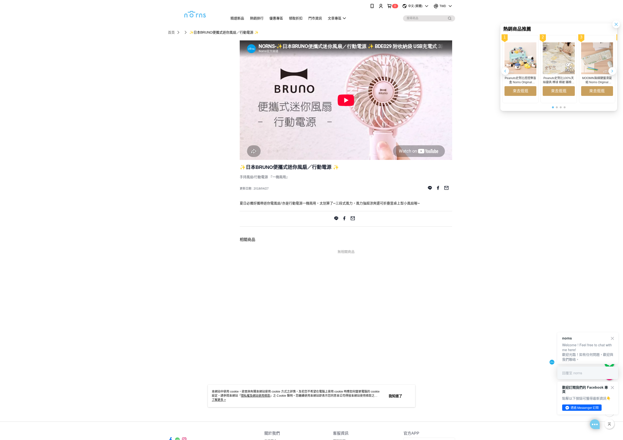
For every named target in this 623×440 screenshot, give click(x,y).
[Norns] (195, 13)
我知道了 (395, 396)
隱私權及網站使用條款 (255, 395)
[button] (612, 71)
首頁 (171, 32)
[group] (520, 69)
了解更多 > (219, 400)
